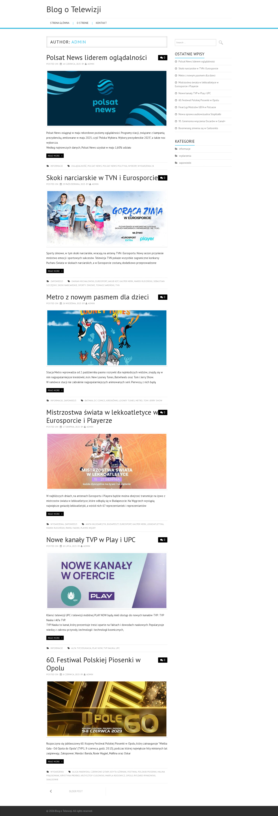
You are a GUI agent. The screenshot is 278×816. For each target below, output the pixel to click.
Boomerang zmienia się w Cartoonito (198, 128)
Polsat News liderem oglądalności (96, 57)
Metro (139, 400)
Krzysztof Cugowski (92, 775)
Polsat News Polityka (115, 165)
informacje (56, 165)
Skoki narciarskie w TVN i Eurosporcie (102, 177)
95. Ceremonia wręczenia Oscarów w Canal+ (202, 121)
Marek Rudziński (143, 281)
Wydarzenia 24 (146, 165)
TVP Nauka (109, 648)
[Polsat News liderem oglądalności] (106, 98)
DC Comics (99, 400)
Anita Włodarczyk (96, 524)
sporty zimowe (86, 285)
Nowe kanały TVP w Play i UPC (90, 539)
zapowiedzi (56, 281)
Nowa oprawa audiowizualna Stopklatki (200, 114)
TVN (117, 285)
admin (78, 42)
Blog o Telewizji (73, 9)
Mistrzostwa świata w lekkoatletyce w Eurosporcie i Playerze (102, 416)
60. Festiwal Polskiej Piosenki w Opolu (93, 663)
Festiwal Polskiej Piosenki (142, 771)
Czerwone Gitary (100, 771)
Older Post (76, 791)
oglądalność (79, 165)
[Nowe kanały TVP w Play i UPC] (106, 580)
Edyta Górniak (118, 771)
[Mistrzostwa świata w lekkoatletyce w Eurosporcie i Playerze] (106, 461)
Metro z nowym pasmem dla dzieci (97, 296)
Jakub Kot (113, 281)
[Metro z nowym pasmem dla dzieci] (106, 337)
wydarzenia (57, 524)
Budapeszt (113, 524)
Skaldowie (52, 779)
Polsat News (95, 165)
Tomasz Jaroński (105, 285)
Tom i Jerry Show (153, 400)
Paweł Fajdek (73, 527)
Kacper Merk (126, 281)
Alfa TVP (75, 648)
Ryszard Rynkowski (144, 775)
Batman (89, 400)
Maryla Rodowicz (115, 775)
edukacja (86, 648)
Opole (129, 775)
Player (84, 527)
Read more (54, 155)
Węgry (92, 527)
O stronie (83, 23)
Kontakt (101, 23)
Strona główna (59, 23)
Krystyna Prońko (70, 775)
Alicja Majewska (81, 771)
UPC (118, 648)
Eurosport (101, 281)
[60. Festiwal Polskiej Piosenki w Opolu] (106, 708)
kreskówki (112, 400)
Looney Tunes (127, 400)
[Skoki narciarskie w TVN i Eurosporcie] (106, 218)
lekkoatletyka (155, 524)
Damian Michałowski (82, 281)
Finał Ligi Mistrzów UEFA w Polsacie (197, 107)
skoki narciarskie (67, 285)
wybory (132, 165)
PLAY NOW (97, 648)
